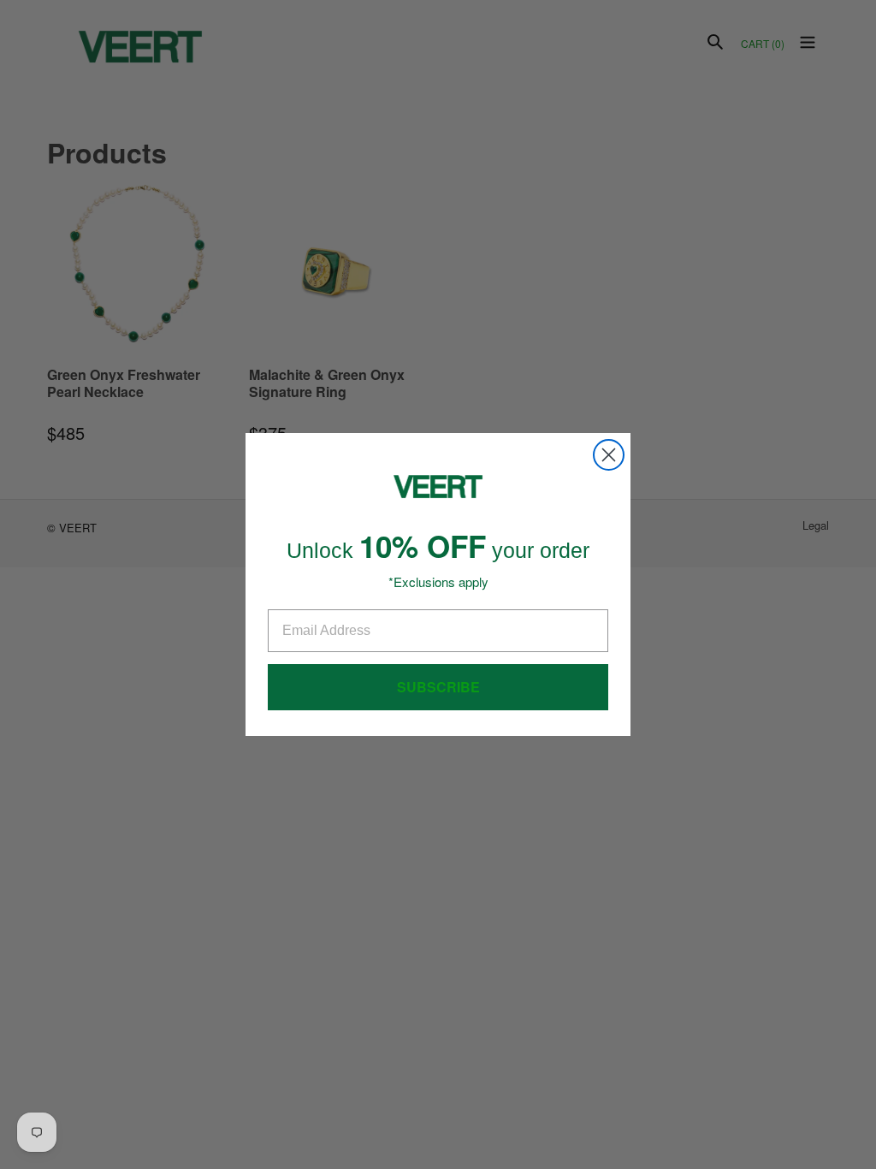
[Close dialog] (609, 455)
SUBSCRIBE (438, 687)
